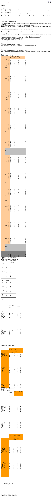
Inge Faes (3, 2)
